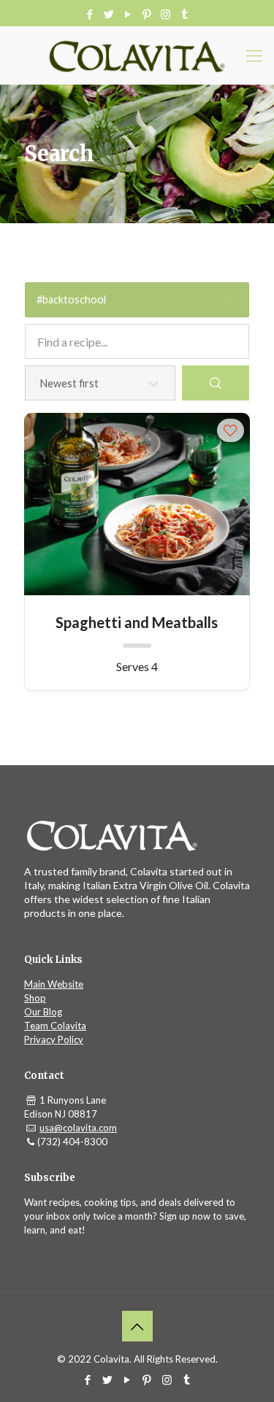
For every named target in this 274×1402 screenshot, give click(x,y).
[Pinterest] (146, 13)
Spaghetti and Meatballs (137, 622)
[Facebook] (89, 13)
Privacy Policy (53, 1039)
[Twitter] (108, 13)
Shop (35, 998)
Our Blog (43, 1012)
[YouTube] (127, 13)
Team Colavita (55, 1025)
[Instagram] (165, 13)
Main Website (53, 984)
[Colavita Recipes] (137, 55)
